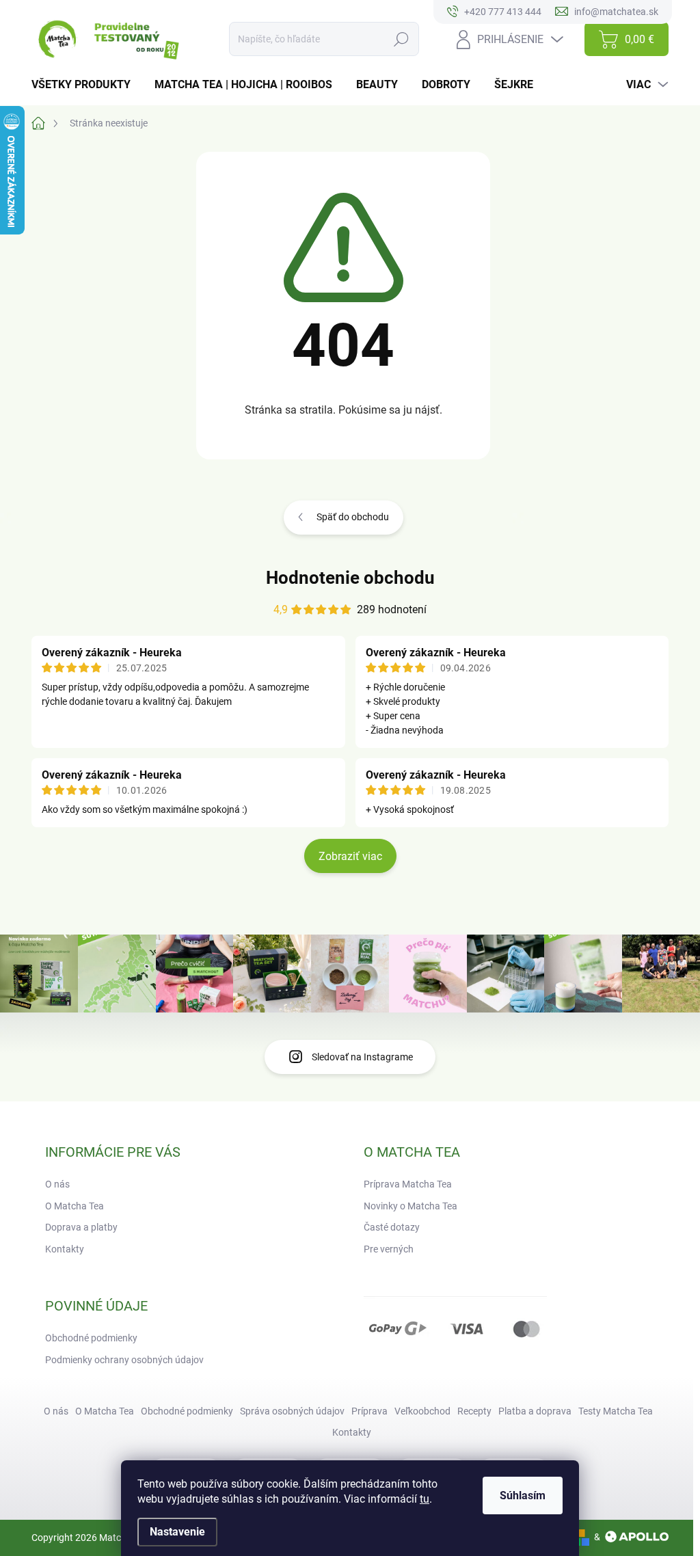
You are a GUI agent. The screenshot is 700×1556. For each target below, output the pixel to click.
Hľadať (401, 38)
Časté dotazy (392, 1227)
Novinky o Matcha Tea (410, 1205)
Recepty (474, 1411)
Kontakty (64, 1249)
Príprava (369, 1411)
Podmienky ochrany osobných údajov (124, 1359)
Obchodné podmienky (91, 1337)
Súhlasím (523, 1495)
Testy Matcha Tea (615, 1411)
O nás (57, 1184)
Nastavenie (177, 1531)
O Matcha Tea (74, 1205)
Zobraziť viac (350, 856)
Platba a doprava (534, 1411)
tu (424, 1498)
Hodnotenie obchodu (350, 577)
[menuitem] (86, 84)
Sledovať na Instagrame (362, 1056)
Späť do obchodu (353, 516)
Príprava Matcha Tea (408, 1184)
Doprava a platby (81, 1227)
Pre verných (389, 1249)
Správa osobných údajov (292, 1411)
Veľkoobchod (422, 1411)
